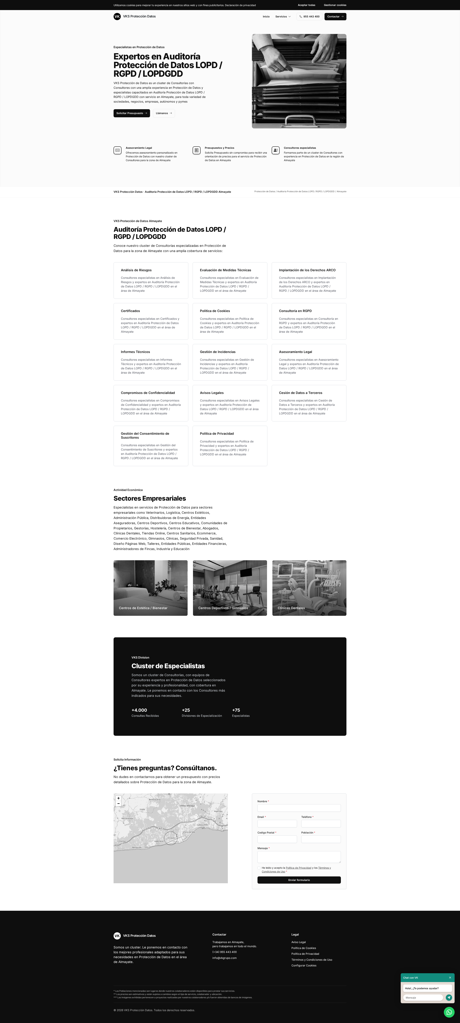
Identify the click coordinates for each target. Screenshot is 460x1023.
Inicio (266, 16)
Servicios (281, 16)
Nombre (263, 801)
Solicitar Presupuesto (129, 113)
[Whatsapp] (449, 1012)
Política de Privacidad (298, 867)
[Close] (450, 977)
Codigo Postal (266, 832)
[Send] (449, 997)
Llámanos (162, 113)
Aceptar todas (306, 4)
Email (261, 816)
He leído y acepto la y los (296, 869)
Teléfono (307, 816)
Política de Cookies (303, 948)
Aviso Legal (298, 942)
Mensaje (263, 848)
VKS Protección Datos (139, 16)
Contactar (333, 16)
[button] (171, 838)
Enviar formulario (299, 879)
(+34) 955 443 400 (224, 952)
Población (308, 832)
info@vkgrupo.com (224, 958)
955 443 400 (311, 16)
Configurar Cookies (303, 965)
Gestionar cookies (335, 4)
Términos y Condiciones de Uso (311, 959)
